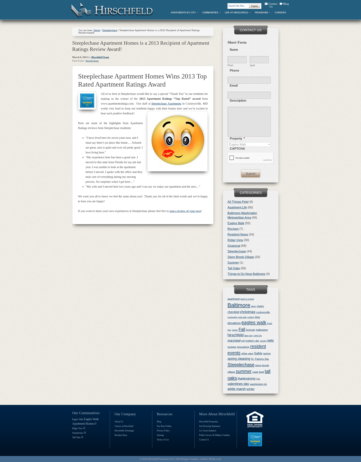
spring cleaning (239, 359)
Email (234, 85)
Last (252, 65)
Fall (242, 329)
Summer (233, 262)
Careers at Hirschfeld (124, 426)
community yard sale (237, 317)
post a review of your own (185, 211)
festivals (250, 329)
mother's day (252, 340)
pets (270, 340)
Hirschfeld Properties (208, 421)
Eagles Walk (236, 223)
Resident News (238, 234)
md (243, 340)
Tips (258, 379)
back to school (247, 299)
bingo (253, 306)
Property (237, 138)
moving (263, 341)
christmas (248, 312)
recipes (232, 346)
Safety (258, 353)
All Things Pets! (238, 201)
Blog (285, 3)
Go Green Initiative (207, 430)
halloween (262, 329)
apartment (234, 298)
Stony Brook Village (241, 257)
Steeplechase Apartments (166, 103)
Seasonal (234, 245)
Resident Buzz (121, 435)
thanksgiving (246, 378)
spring (267, 353)
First (230, 65)
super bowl (258, 372)
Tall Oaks (234, 268)
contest (250, 317)
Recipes (233, 228)
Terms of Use (163, 439)
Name (234, 49)
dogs (257, 317)
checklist (233, 312)
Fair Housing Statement (209, 426)
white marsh (237, 389)
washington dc (258, 384)
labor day (248, 335)
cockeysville (263, 312)
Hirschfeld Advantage (124, 430)
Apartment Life (237, 207)
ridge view (247, 353)
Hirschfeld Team (100, 57)
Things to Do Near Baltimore (246, 274)
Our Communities (86, 413)
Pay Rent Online (164, 426)
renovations (243, 347)
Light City (257, 335)
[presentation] (251, 158)
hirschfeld (235, 335)
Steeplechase (92, 60)
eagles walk (253, 322)
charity (260, 306)
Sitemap (160, 435)
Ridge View (235, 240)
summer (244, 371)
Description (238, 100)
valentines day (238, 384)
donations (234, 323)
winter (250, 389)
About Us (119, 421)
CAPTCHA (237, 148)
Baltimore (239, 305)
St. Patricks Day (260, 359)
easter (235, 330)
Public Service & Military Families (214, 435)
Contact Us (272, 5)
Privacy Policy (163, 430)
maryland (234, 340)
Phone (234, 70)
